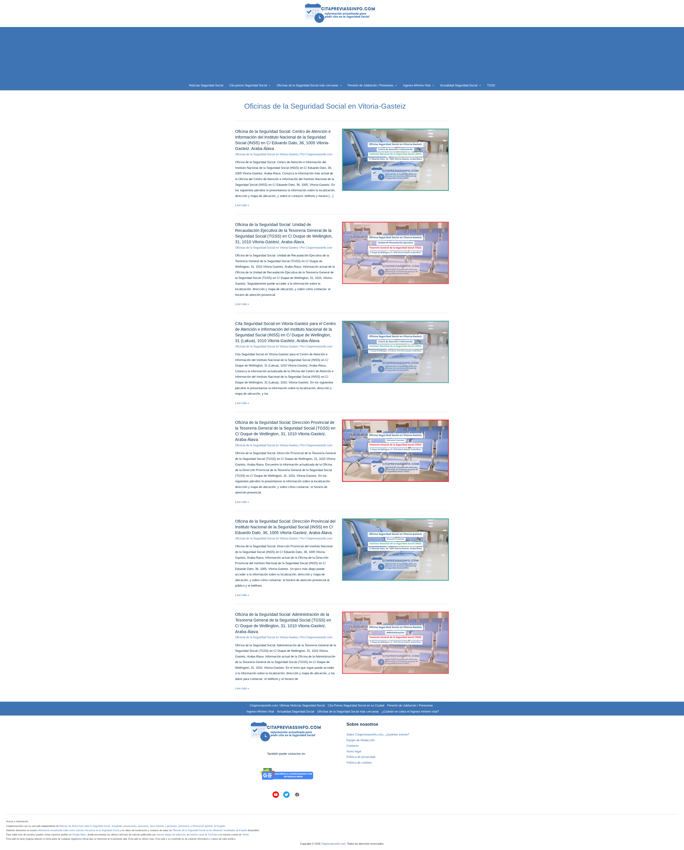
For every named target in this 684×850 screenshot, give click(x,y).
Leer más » (242, 205)
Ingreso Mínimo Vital (260, 711)
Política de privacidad (360, 757)
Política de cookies (359, 762)
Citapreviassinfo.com (333, 843)
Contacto (352, 745)
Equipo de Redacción (360, 740)
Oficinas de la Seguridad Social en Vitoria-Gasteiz (266, 154)
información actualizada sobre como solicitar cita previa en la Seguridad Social (78, 830)
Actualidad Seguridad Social (295, 711)
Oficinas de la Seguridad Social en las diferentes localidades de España (210, 830)
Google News (79, 834)
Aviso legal (353, 751)
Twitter (245, 834)
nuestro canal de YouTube (203, 834)
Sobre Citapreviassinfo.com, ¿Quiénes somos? (377, 734)
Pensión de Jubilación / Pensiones (410, 705)
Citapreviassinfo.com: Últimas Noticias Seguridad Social (287, 705)
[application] (269, 85)
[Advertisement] (342, 54)
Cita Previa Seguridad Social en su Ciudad (356, 705)
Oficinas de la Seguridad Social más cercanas (348, 711)
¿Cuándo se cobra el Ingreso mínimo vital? (410, 711)
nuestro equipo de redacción (170, 834)
